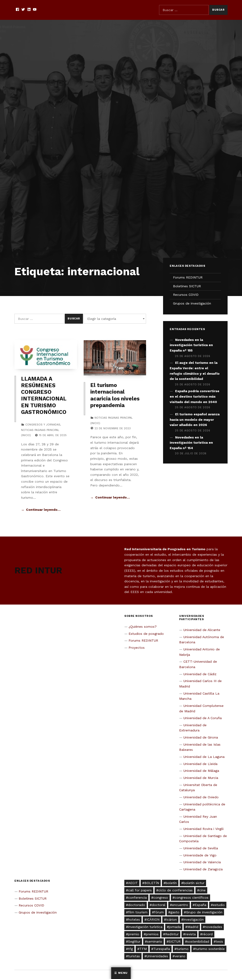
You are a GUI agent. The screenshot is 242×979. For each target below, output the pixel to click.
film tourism (137, 912)
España (200, 905)
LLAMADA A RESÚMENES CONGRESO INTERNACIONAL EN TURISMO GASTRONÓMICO (43, 396)
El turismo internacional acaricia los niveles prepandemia (114, 395)
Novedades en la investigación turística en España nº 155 (191, 345)
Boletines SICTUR (187, 286)
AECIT (133, 883)
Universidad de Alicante (201, 630)
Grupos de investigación (192, 303)
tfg (130, 949)
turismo (183, 949)
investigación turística (145, 927)
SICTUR (175, 941)
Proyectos (137, 647)
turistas (134, 956)
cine (202, 890)
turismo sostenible (210, 949)
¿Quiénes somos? (143, 626)
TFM (143, 949)
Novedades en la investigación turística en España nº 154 (191, 442)
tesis (219, 941)
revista (190, 934)
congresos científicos (191, 897)
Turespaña (161, 949)
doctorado (136, 905)
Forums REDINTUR (188, 277)
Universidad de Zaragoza (203, 869)
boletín (171, 883)
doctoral (158, 905)
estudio (219, 905)
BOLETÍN (151, 883)
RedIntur (172, 934)
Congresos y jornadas (42, 424)
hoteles (134, 919)
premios (152, 934)
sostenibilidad (198, 941)
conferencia (137, 897)
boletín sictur (193, 883)
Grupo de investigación (204, 912)
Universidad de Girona (200, 737)
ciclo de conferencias (175, 890)
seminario (154, 941)
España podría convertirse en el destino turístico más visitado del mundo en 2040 (194, 396)
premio (133, 934)
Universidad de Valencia (202, 862)
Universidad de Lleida (200, 764)
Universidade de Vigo (199, 855)
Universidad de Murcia (200, 778)
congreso (160, 897)
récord (207, 934)
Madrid (192, 927)
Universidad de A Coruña (202, 718)
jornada (175, 927)
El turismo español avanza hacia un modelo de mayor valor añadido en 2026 (195, 419)
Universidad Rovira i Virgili (203, 829)
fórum (159, 912)
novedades (213, 927)
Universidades (157, 956)
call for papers (140, 890)
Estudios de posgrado (146, 633)
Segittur (134, 941)
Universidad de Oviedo (201, 797)
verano (180, 956)
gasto (174, 912)
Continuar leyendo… (43, 509)
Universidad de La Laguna (204, 757)
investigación (193, 919)
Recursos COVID (186, 294)
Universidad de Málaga (201, 771)
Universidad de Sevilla (200, 848)
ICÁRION (153, 919)
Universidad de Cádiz (199, 674)
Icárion (171, 919)
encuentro (180, 905)
